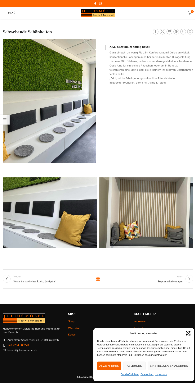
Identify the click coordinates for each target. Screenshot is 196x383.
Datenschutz (147, 374)
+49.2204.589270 (18, 345)
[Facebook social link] (95, 4)
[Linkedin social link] (183, 31)
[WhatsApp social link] (190, 31)
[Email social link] (169, 31)
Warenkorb (74, 328)
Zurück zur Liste (98, 279)
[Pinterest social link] (176, 31)
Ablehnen (134, 365)
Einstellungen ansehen (169, 365)
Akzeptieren (109, 365)
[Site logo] (98, 12)
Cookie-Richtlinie (130, 374)
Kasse (72, 334)
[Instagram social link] (100, 4)
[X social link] (162, 31)
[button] (188, 333)
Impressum (161, 374)
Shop (71, 321)
